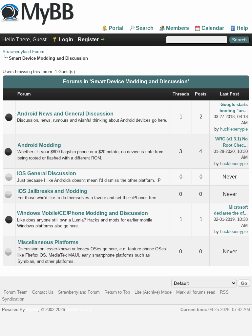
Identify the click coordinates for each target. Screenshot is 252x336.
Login (66, 39)
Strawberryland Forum (23, 51)
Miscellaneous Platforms (47, 242)
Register (88, 39)
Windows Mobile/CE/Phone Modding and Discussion (82, 213)
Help (242, 28)
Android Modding (39, 145)
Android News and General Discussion (65, 113)
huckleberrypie (234, 129)
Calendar (212, 28)
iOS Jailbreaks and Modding (52, 191)
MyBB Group (79, 309)
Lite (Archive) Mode (153, 292)
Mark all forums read (195, 292)
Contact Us (42, 292)
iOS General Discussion (46, 173)
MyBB (32, 309)
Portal (116, 28)
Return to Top (117, 292)
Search (145, 28)
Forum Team (16, 292)
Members (177, 28)
